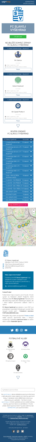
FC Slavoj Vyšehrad (16, 139)
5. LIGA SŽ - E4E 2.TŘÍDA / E (17, 186)
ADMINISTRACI (12, 407)
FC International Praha (10, 350)
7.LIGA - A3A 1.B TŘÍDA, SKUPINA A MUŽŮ (17, 176)
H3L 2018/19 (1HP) (17, 200)
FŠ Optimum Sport (10, 361)
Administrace (29, 2)
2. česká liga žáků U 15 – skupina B (17, 157)
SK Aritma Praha (25, 349)
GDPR (25, 436)
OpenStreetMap (30, 245)
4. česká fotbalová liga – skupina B (17, 143)
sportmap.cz (7, 394)
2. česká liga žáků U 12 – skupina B (17, 171)
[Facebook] (13, 431)
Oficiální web (18, 36)
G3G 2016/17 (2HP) (17, 191)
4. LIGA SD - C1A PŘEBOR (17, 180)
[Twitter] (22, 431)
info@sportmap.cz (21, 424)
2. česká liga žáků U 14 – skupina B (17, 162)
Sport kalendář (7, 436)
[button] (28, 222)
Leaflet (26, 245)
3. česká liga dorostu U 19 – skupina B (17, 148)
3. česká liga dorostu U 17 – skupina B (17, 152)
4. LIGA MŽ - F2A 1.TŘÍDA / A (17, 189)
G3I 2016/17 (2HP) (17, 194)
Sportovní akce (28, 3)
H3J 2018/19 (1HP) (17, 197)
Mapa (18, 69)
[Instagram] (18, 431)
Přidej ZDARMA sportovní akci (18, 205)
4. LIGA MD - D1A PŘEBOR (17, 183)
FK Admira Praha (18, 372)
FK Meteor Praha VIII (25, 361)
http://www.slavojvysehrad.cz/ (14, 264)
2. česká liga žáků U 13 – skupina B (17, 167)
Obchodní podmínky (17, 436)
